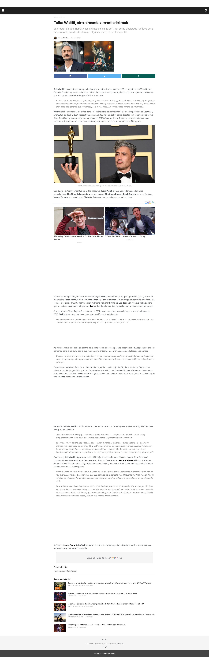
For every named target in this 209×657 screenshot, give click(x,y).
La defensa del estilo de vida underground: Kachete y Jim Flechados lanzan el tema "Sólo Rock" (106, 604)
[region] (104, 3)
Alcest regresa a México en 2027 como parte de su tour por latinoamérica (97, 625)
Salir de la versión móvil (104, 653)
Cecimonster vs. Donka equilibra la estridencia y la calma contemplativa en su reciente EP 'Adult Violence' (110, 583)
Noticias (64, 567)
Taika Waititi (71, 571)
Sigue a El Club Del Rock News (104, 558)
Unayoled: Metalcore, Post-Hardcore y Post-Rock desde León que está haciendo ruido (102, 593)
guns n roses (60, 571)
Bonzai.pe (119, 643)
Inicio (55, 18)
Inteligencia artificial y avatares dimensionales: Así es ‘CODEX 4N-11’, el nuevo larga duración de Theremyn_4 (111, 614)
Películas (62, 18)
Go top (104, 639)
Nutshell (64, 38)
